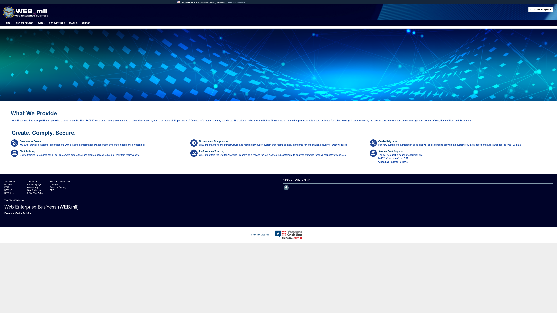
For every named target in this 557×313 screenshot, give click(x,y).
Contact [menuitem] (86, 23)
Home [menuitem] (7, 23)
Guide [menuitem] (40, 23)
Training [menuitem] (73, 23)
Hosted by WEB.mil (260, 234)
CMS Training (27, 151)
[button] (237, 2)
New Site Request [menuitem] (24, 23)
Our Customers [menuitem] (57, 23)
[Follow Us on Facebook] (286, 187)
